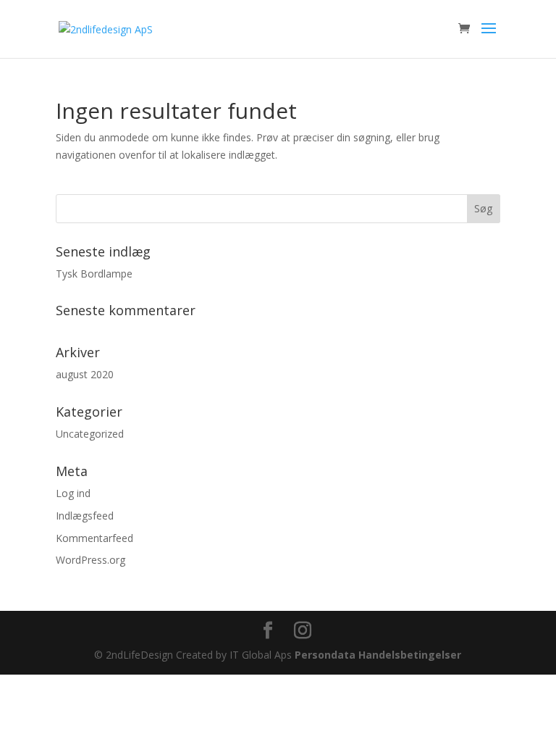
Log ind (73, 493)
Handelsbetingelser (409, 655)
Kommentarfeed (94, 538)
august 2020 (85, 374)
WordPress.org (90, 560)
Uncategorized (90, 434)
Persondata (325, 655)
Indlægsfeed (85, 515)
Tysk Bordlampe (94, 273)
